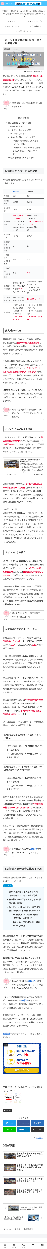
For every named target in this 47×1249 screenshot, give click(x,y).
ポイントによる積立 (18, 134)
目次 (20, 118)
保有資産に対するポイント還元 (22, 137)
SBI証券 (16, 191)
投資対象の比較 (16, 126)
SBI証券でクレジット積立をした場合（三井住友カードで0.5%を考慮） (26, 151)
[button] (42, 615)
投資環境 (8, 1110)
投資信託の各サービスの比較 (19, 123)
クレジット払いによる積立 (20, 130)
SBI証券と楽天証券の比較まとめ (21, 158)
